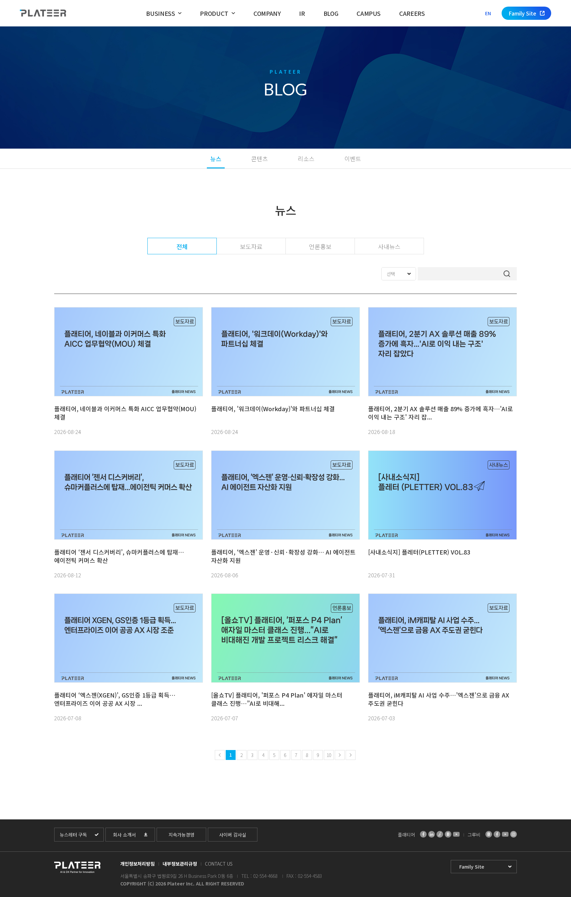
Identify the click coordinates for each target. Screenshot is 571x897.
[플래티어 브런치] (440, 834)
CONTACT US (219, 863)
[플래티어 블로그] (448, 834)
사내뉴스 (389, 246)
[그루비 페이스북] (497, 834)
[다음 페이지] (339, 755)
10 (328, 755)
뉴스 (215, 158)
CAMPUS (369, 13)
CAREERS (412, 13)
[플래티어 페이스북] (423, 834)
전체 (182, 246)
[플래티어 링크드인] (431, 834)
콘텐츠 (259, 158)
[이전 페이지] (219, 755)
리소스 (306, 158)
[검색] (507, 273)
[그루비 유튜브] (505, 834)
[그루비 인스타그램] (513, 834)
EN (488, 13)
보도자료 (251, 246)
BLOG (331, 13)
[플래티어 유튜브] (456, 834)
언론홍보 (320, 246)
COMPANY (267, 13)
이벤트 (352, 158)
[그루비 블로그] (488, 834)
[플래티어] (43, 13)
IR (302, 13)
